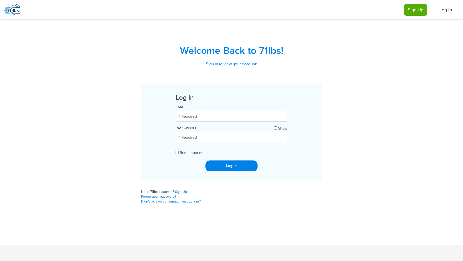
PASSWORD (186, 128)
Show (282, 128)
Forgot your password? (158, 196)
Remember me (192, 153)
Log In (446, 9)
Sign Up (415, 9)
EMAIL (181, 107)
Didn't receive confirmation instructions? (171, 201)
